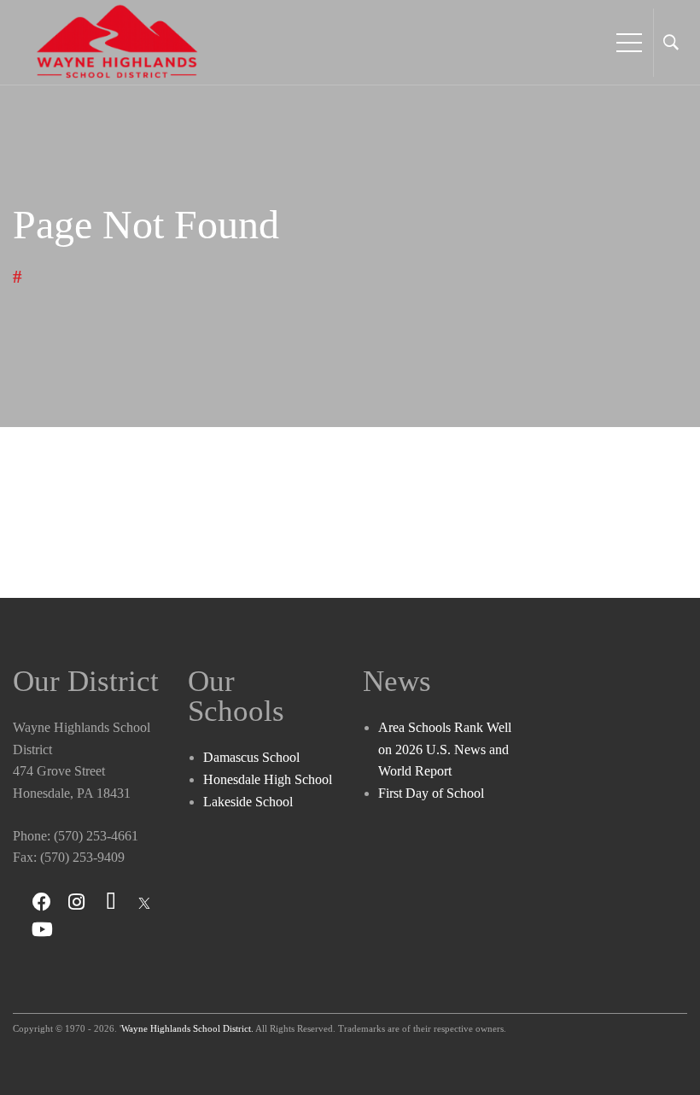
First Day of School (431, 793)
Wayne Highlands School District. (187, 1028)
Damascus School (251, 757)
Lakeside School (248, 801)
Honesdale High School (267, 779)
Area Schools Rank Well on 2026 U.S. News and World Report (444, 749)
